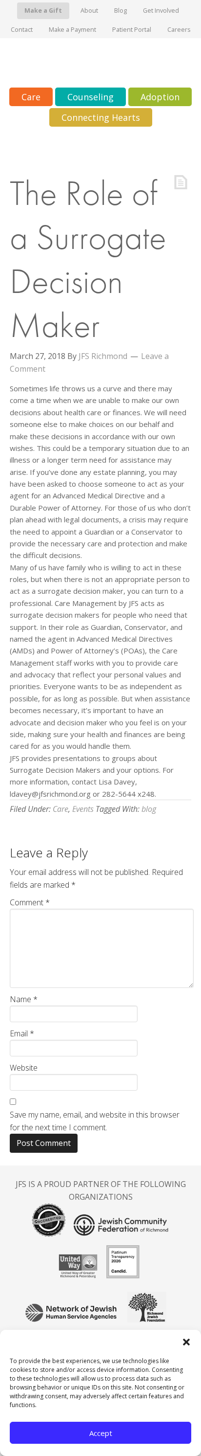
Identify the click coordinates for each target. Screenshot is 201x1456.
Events (83, 809)
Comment (30, 902)
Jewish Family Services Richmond (100, 63)
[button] (186, 1342)
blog (148, 809)
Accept (100, 1433)
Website (24, 1067)
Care (60, 809)
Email (22, 1033)
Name (24, 999)
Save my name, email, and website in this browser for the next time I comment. (95, 1121)
